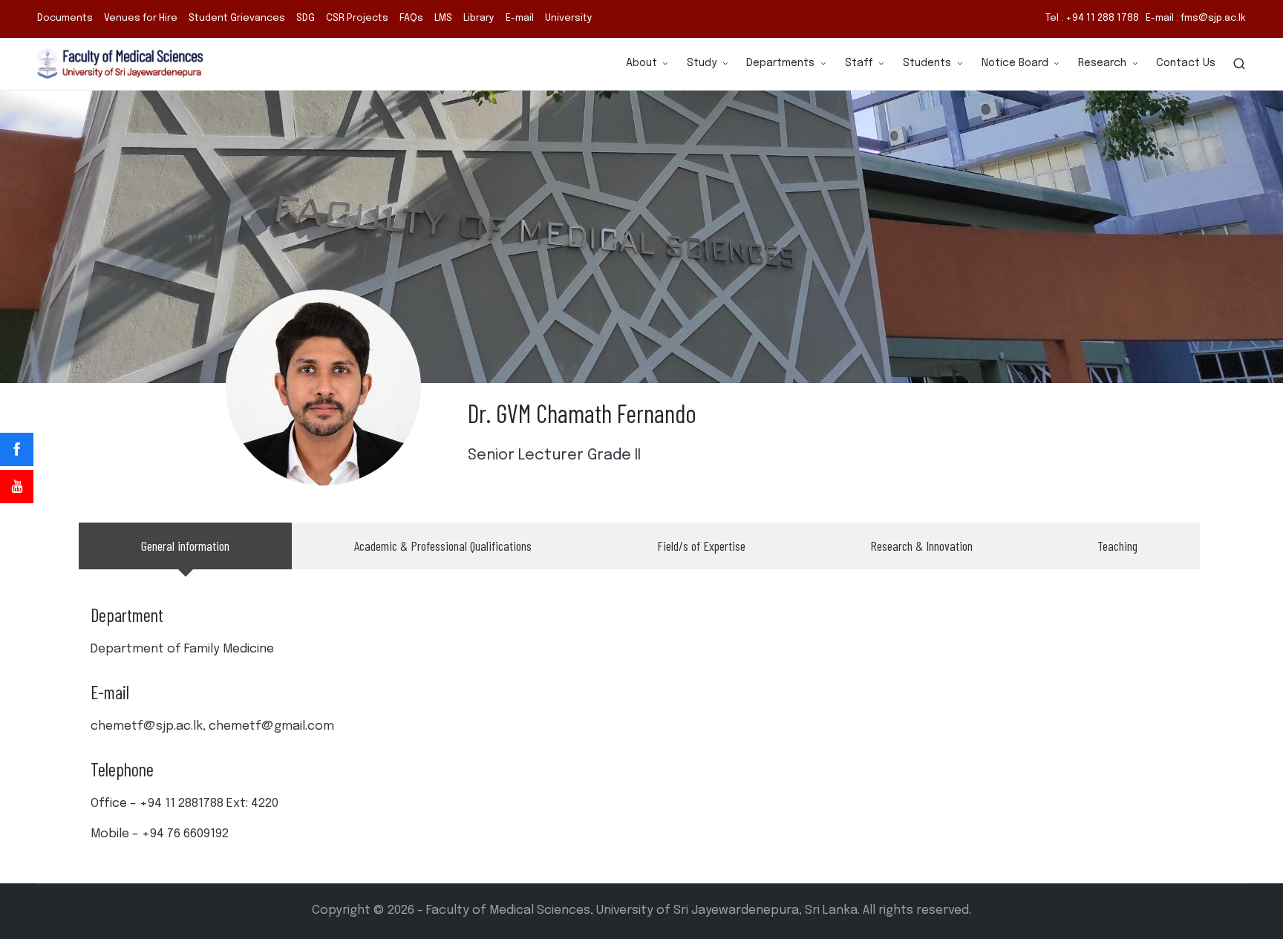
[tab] (185, 546)
